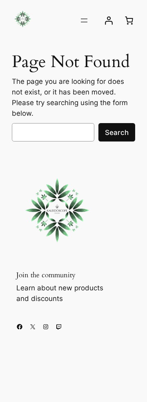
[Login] (108, 20)
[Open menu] (84, 20)
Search (117, 132)
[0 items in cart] (129, 20)
